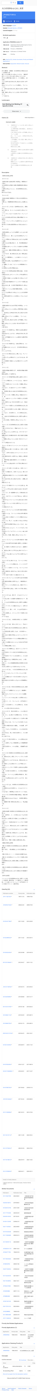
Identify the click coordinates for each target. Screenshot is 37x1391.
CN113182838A (7, 1112)
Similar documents (17, 59)
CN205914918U (7, 1216)
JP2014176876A (7, 987)
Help (12, 1390)
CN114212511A (7, 1135)
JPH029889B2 (6, 1311)
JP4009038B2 (6, 1291)
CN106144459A (7, 1045)
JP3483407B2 (6, 1264)
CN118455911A (7, 1242)
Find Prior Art (8, 21)
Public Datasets (22, 1388)
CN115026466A (7, 1259)
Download (23, 1360)
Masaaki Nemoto (12, 28)
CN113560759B (7, 1196)
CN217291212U (7, 1306)
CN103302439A (7, 952)
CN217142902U (7, 1226)
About (3, 1388)
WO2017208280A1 (8, 1071)
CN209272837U (7, 1202)
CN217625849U (7, 1281)
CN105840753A (7, 1023)
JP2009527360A (7, 905)
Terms (30, 1388)
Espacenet (13, 63)
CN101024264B (7, 1231)
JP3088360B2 (6, 1296)
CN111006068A (7, 1235)
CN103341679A (7, 1207)
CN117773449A (7, 1213)
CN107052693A (7, 1064)
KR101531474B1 (7, 1006)
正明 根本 (19, 28)
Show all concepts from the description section (15, 1374)
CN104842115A (7, 1015)
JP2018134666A (7, 1099)
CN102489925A (7, 937)
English (14, 25)
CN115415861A (7, 1159)
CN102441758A (7, 921)
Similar (17, 21)
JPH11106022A (7, 1318)
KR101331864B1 (7, 962)
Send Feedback (12, 1388)
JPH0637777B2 (7, 1252)
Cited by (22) (9, 59)
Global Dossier (20, 63)
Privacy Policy (5, 1390)
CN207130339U (7, 1269)
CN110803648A (7, 1314)
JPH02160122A (7, 1301)
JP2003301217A (7, 1248)
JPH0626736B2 (7, 1286)
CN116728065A (7, 1171)
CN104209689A (7, 996)
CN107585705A (7, 1087)
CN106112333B (7, 1221)
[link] (5, 1367)
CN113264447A (7, 1275)
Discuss (27, 63)
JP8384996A (6, 1335)
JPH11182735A (7, 896)
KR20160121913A (7, 1033)
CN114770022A (7, 1148)
